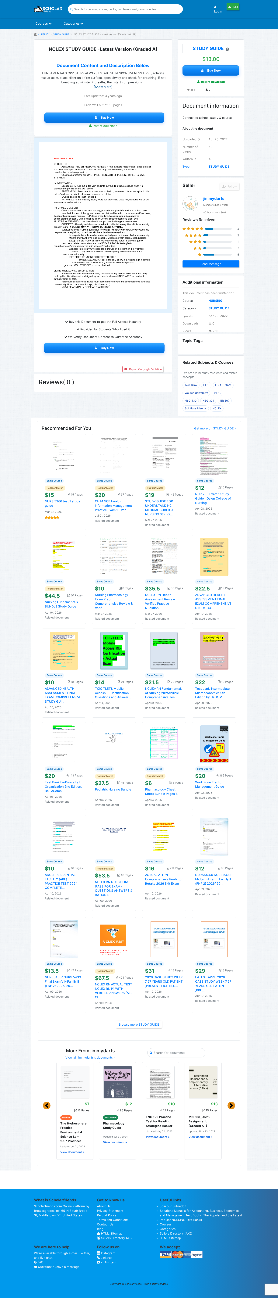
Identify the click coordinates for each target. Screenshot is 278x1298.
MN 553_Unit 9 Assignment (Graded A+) (199, 1121)
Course (187, 301)
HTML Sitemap (111, 1233)
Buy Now (107, 117)
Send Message (210, 264)
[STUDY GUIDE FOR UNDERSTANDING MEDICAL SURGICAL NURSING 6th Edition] (164, 456)
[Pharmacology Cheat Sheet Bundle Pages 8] (164, 744)
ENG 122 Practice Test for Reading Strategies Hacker (159, 1121)
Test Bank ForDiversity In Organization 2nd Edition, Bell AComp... (63, 786)
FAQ (40, 1262)
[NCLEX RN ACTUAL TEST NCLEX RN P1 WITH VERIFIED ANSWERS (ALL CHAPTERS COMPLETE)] (114, 939)
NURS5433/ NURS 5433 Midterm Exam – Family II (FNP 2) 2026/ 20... (213, 879)
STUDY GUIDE (61, 34)
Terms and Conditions (112, 1220)
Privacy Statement (110, 1211)
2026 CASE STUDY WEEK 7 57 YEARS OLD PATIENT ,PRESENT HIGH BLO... (164, 981)
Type (185, 166)
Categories (72, 23)
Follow (232, 186)
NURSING (43, 34)
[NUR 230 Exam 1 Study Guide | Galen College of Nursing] (214, 456)
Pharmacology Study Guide (113, 1125)
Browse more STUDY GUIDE (139, 1024)
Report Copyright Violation (145, 369)
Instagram (107, 1253)
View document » (72, 1152)
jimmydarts (213, 198)
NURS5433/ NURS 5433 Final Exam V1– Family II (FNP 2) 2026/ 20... (63, 981)
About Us (103, 1206)
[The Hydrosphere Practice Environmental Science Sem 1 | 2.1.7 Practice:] (74, 1082)
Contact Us (105, 1224)
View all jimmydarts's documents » (90, 1057)
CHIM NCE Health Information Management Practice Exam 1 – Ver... (113, 505)
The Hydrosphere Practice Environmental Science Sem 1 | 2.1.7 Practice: (73, 1132)
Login (218, 11)
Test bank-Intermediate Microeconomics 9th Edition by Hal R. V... (212, 693)
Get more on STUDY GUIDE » (215, 428)
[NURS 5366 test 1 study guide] (64, 456)
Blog (100, 1229)
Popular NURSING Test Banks (181, 1220)
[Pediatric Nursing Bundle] (114, 744)
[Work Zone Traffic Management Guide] (214, 744)
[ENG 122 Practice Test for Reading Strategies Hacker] (160, 1082)
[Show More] (103, 87)
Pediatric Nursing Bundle (113, 789)
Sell (235, 6)
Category (189, 308)
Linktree (106, 1258)
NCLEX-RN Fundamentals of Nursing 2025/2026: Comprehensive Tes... (163, 693)
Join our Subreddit (173, 1206)
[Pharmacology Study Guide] (117, 1082)
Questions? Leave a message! (58, 1267)
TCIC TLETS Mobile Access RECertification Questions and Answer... (113, 693)
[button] (47, 1105)
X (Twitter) (108, 1262)
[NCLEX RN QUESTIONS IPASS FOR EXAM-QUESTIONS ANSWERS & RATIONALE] (114, 836)
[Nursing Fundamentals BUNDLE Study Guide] (64, 557)
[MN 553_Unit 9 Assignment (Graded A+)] (203, 1082)
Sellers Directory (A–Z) (117, 1238)
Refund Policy (107, 1215)
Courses (42, 23)
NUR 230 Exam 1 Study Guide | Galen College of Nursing (213, 498)
